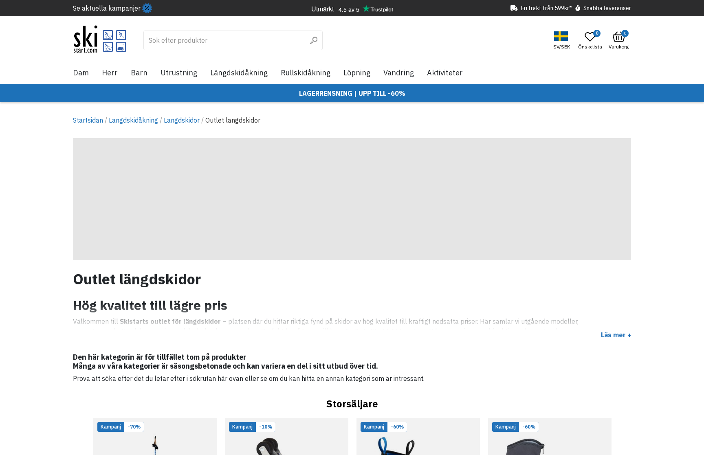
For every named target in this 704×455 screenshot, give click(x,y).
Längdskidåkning (239, 72)
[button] (562, 41)
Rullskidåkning (305, 72)
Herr (110, 72)
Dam (81, 72)
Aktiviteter (445, 72)
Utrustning (179, 72)
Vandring (398, 72)
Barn (139, 72)
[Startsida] (100, 39)
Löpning (356, 72)
